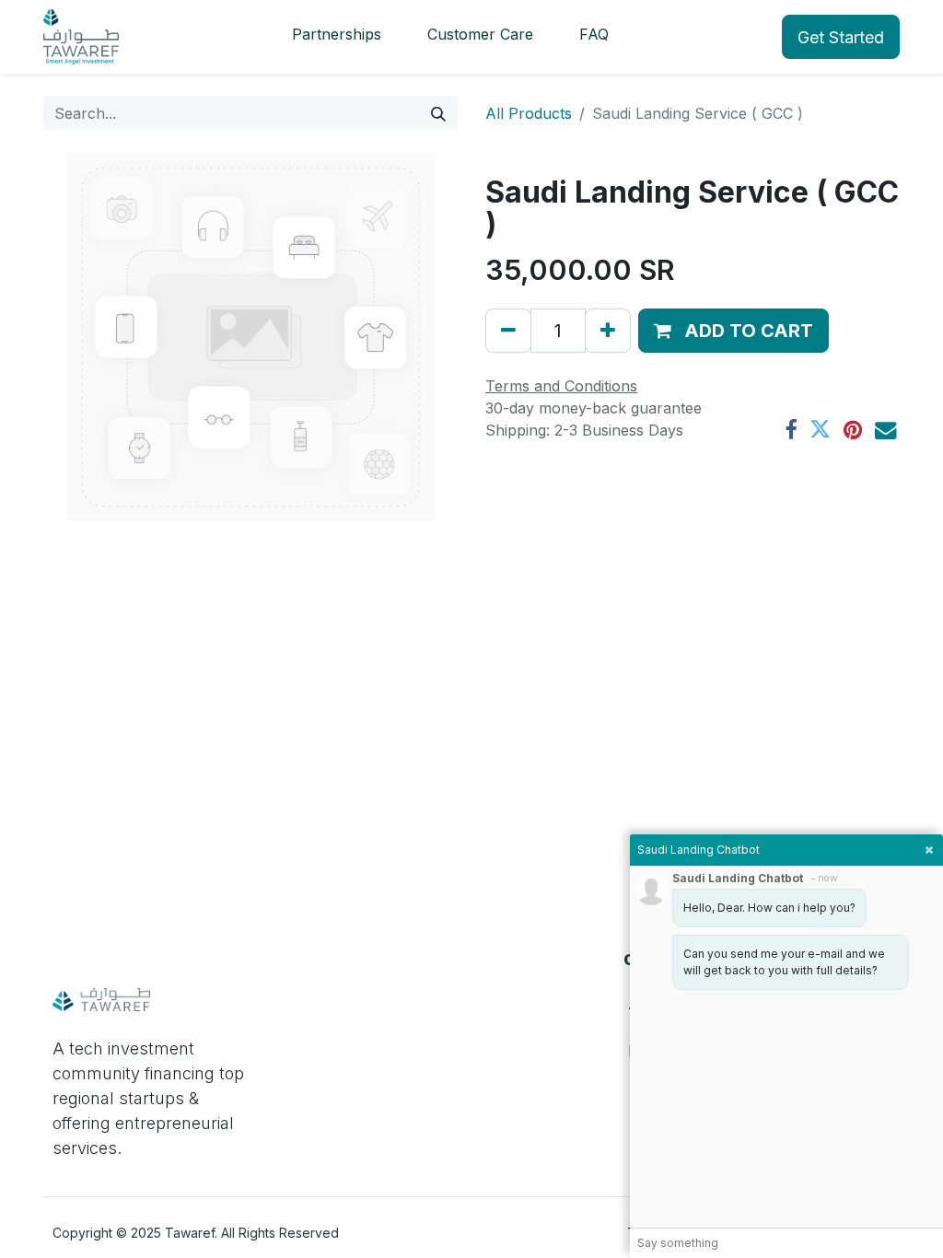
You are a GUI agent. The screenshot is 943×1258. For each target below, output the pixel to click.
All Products (528, 113)
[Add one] (608, 331)
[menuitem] (336, 37)
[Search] (438, 113)
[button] (733, 331)
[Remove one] (508, 331)
